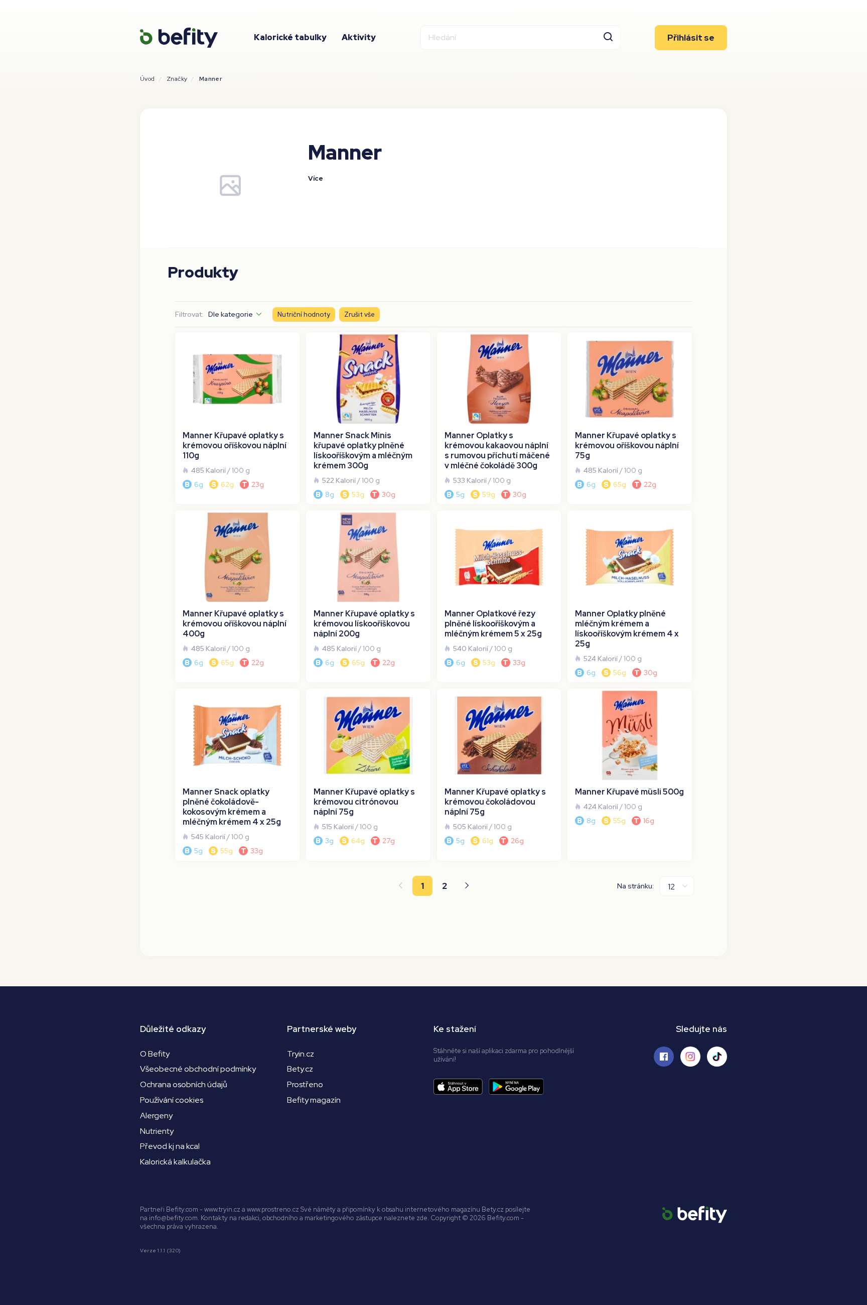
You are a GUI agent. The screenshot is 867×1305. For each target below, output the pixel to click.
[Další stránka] (467, 886)
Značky (177, 79)
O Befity (155, 1054)
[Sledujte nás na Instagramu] (690, 1057)
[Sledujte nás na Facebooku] (664, 1057)
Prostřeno (305, 1084)
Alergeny (156, 1115)
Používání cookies (171, 1100)
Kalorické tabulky (290, 37)
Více (315, 178)
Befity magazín (314, 1100)
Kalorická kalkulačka (175, 1161)
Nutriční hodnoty (303, 314)
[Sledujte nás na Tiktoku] (717, 1057)
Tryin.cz (300, 1054)
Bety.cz (300, 1069)
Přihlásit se (690, 37)
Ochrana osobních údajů (183, 1084)
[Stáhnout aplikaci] (461, 1087)
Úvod (147, 79)
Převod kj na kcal (170, 1146)
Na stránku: (635, 885)
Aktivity (359, 37)
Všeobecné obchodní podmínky (198, 1069)
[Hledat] (608, 37)
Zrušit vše (359, 314)
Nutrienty (157, 1131)
